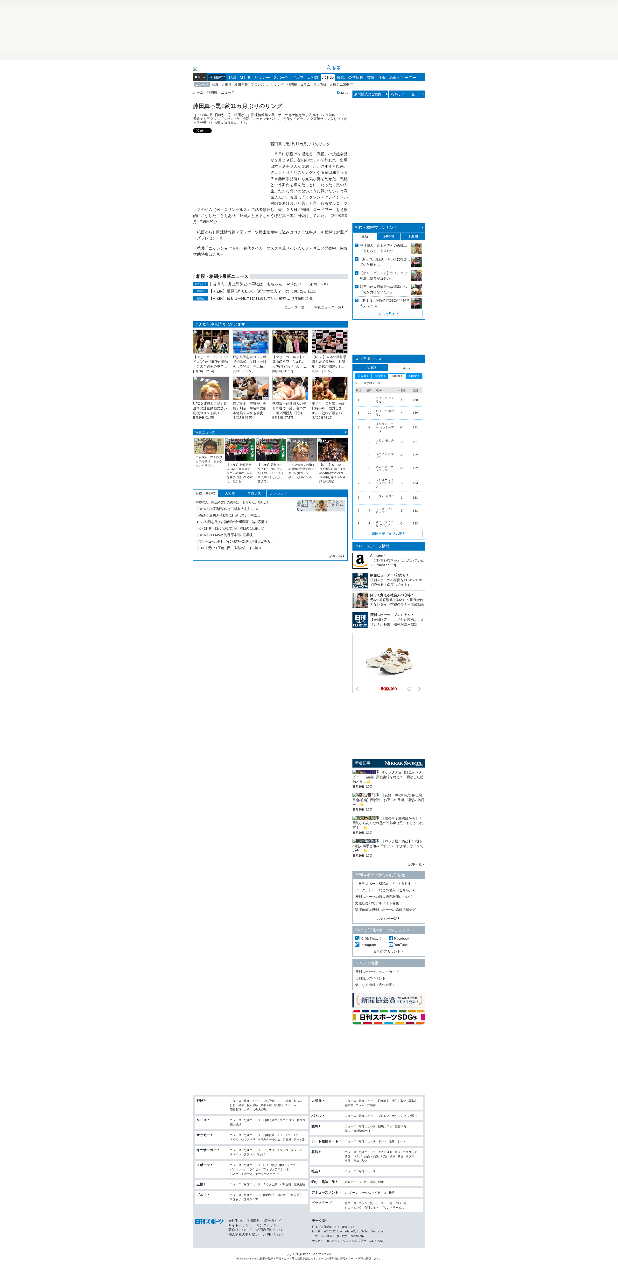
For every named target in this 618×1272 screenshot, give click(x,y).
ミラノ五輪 (270, 1184)
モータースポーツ (266, 1173)
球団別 (278, 1105)
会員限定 (217, 78)
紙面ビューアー (402, 78)
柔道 (282, 1165)
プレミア (296, 1150)
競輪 (392, 1141)
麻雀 (391, 1192)
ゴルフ (298, 78)
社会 (382, 78)
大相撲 (313, 78)
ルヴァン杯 (248, 1139)
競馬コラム (385, 1126)
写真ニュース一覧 (327, 307)
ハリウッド (410, 1152)
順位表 (298, 1101)
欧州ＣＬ (263, 1154)
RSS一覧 (401, 1203)
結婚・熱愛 (371, 1156)
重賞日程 (400, 1126)
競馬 (341, 78)
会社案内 (235, 1220)
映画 (400, 1156)
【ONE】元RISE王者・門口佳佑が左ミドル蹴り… (230, 548)
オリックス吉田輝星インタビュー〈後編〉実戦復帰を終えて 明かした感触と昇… (387, 776)
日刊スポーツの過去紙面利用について (384, 897)
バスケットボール (241, 1173)
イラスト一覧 (384, 1203)
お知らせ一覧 (387, 919)
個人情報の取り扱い (243, 1234)
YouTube (401, 945)
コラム (305, 84)
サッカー (262, 78)
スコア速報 (284, 1101)
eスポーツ (351, 1192)
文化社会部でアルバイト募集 (377, 903)
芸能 (371, 78)
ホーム (201, 77)
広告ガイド (272, 1220)
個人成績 (252, 1105)
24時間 (388, 236)
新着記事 (362, 763)
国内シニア (251, 1199)
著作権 (333, 1258)
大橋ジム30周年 (342, 84)
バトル (328, 78)
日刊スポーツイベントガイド (377, 972)
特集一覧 (350, 1203)
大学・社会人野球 (255, 1109)
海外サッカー (207, 1150)
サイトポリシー (240, 1225)
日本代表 (269, 1135)
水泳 (274, 1165)
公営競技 (356, 78)
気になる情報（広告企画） (375, 985)
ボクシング (275, 84)
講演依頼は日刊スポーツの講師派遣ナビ (385, 910)
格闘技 (292, 84)
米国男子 (296, 1195)
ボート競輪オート (324, 1141)
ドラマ (410, 1156)
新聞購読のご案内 (367, 94)
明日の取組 (399, 1101)
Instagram (368, 945)
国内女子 (282, 1195)
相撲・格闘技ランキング (376, 227)
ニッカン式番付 (366, 1105)
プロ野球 (269, 1101)
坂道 (397, 1152)
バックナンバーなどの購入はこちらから (385, 890)
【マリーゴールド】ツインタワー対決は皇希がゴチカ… (234, 541)
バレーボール (238, 1169)
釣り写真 (370, 1182)
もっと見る (387, 314)
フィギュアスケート (276, 1169)
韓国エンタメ (353, 1156)
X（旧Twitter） (372, 938)
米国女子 (235, 1199)
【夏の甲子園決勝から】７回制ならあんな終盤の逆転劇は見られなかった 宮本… (389, 823)
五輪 (200, 1184)
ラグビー (255, 1169)
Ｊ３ (296, 1135)
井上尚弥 (320, 84)
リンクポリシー (268, 1225)
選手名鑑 (266, 1105)
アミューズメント (324, 1192)
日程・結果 (237, 1105)
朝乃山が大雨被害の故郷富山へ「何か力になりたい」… (383, 289)
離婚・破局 (388, 1156)
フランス (249, 1154)
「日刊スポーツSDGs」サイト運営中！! (385, 884)
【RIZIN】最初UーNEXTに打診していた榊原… (249, 298)
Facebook (401, 938)
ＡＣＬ (234, 1139)
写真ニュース (205, 432)
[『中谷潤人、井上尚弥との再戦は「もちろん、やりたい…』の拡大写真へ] (321, 524)
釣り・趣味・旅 (323, 1182)
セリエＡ (269, 1150)
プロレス (257, 84)
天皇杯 (287, 1139)
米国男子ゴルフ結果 (387, 534)
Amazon (376, 555)
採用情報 (253, 1220)
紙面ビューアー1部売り (388, 575)
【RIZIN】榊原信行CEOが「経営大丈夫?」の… (385, 303)
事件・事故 (352, 1160)
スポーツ (281, 78)
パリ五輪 (285, 1184)
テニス (291, 1165)
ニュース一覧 (294, 307)
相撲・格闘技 (205, 493)
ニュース (202, 84)
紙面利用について (269, 1229)
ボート (382, 1141)
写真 (215, 84)
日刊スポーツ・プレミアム (390, 615)
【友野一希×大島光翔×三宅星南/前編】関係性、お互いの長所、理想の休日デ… (388, 799)
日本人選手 (270, 1120)
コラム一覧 (365, 1203)
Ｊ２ (288, 1135)
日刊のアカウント (386, 951)
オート (401, 1141)
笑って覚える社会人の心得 (390, 595)
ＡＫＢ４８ (385, 1152)
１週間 (413, 236)
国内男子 (269, 1195)
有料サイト (371, 1207)
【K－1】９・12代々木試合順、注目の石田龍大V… (231, 528)
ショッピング (353, 1207)
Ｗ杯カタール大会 (269, 1139)
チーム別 (299, 1139)
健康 (381, 1182)
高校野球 (235, 1109)
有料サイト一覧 (403, 94)
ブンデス (282, 1150)
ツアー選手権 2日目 (367, 383)
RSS (344, 93)
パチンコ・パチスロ (373, 1192)
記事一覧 (335, 556)
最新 (364, 236)
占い (364, 1160)
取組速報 (241, 84)
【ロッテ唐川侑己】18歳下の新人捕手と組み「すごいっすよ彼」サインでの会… (387, 846)
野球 (232, 78)
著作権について (240, 1229)
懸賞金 (349, 1105)
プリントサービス (392, 1207)
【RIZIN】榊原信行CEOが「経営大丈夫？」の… (251, 291)
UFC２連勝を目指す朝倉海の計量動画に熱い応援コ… (233, 522)
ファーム (290, 1105)
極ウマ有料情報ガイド (359, 1130)
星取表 (412, 1101)
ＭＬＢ (245, 78)
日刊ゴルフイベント (370, 978)
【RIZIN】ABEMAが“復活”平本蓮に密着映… (226, 535)
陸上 (266, 1165)
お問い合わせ (273, 1234)
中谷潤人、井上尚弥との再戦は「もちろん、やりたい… (257, 284)
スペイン (235, 1154)
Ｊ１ (280, 1135)
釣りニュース (353, 1182)
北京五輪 (299, 1184)
